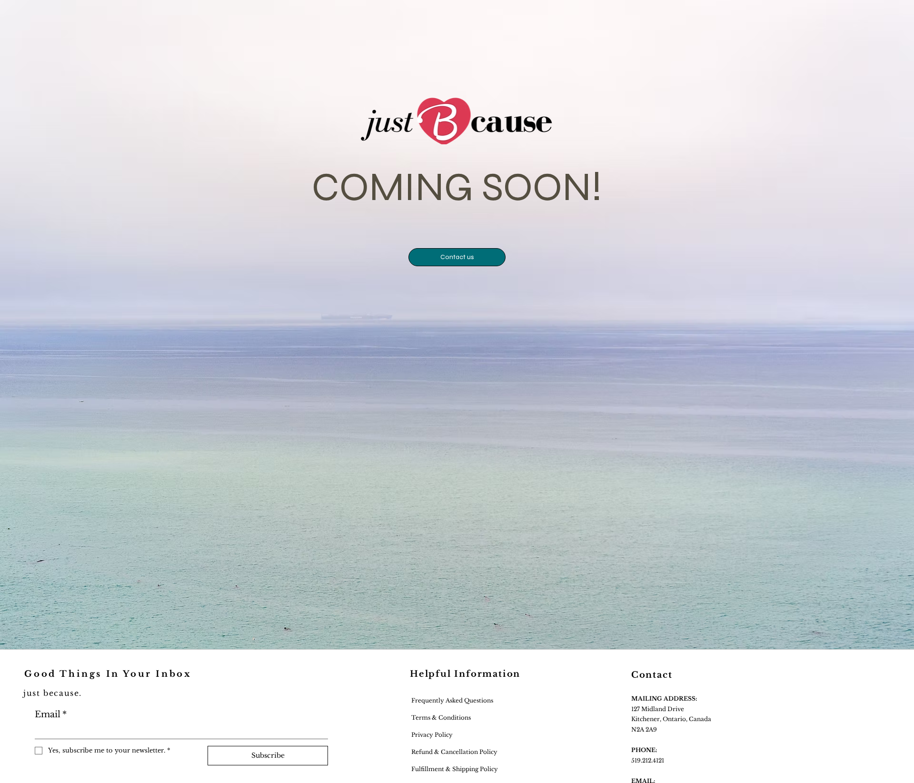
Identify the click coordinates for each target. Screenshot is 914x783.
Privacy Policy (431, 734)
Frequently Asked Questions (451, 700)
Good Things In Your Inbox (107, 674)
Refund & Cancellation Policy (453, 751)
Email (51, 714)
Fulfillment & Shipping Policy (454, 769)
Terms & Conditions (441, 717)
